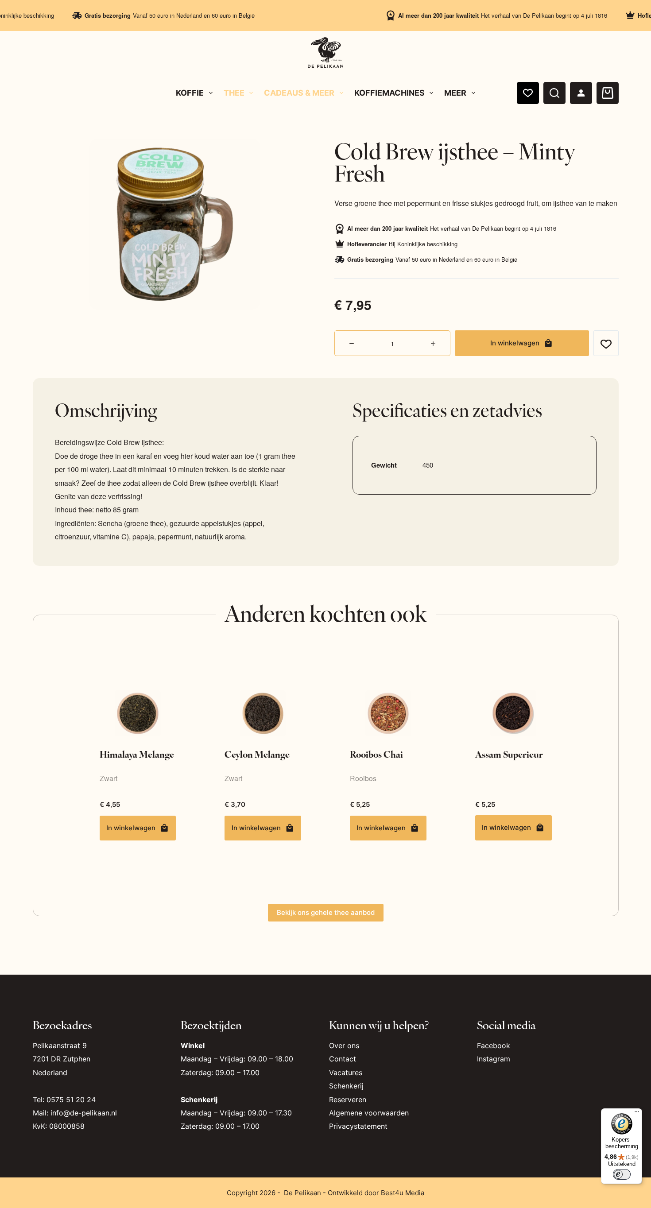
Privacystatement (358, 1126)
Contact (342, 1058)
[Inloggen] (581, 93)
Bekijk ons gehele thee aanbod (326, 912)
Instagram (493, 1058)
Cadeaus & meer (299, 92)
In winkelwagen (514, 343)
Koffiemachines (389, 92)
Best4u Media (402, 1193)
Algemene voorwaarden (369, 1112)
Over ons (344, 1045)
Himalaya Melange (137, 753)
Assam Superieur (509, 753)
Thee (234, 92)
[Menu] (637, 1113)
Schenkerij (346, 1085)
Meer (455, 92)
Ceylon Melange (257, 753)
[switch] (622, 1174)
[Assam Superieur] (513, 713)
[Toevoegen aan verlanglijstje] (606, 343)
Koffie (190, 92)
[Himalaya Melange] (138, 713)
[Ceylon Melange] (263, 713)
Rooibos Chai (376, 753)
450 (427, 464)
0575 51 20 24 (71, 1099)
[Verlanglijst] (528, 93)
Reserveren (347, 1099)
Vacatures (345, 1072)
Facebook (493, 1045)
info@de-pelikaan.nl (83, 1112)
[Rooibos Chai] (388, 713)
